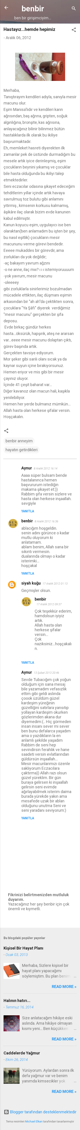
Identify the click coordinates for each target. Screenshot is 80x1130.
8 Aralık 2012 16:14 (45, 468)
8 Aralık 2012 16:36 (46, 521)
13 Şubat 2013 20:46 (46, 672)
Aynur (26, 468)
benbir (33, 8)
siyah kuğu (31, 583)
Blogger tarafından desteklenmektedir (42, 1112)
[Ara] (73, 9)
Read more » (64, 986)
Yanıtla (27, 511)
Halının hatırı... (17, 1000)
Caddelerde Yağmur (22, 1053)
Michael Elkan (33, 1121)
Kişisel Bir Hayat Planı (23, 948)
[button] (73, 30)
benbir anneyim (19, 441)
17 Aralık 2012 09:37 (49, 604)
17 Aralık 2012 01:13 (55, 583)
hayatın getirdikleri (22, 449)
